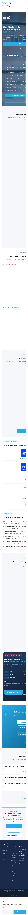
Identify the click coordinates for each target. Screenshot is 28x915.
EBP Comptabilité (14, 852)
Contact (12, 882)
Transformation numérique (14, 826)
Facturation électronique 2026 (14, 835)
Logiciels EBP (14, 870)
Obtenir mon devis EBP (14, 692)
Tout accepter (20, 911)
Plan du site (18, 891)
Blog (12, 880)
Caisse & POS (14, 874)
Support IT (14, 867)
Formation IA (14, 848)
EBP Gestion (14, 855)
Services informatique (14, 861)
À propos (13, 878)
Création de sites (14, 864)
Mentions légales (21, 890)
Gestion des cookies (11, 891)
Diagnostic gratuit (14, 830)
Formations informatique (14, 845)
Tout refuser (7, 911)
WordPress (14, 857)
